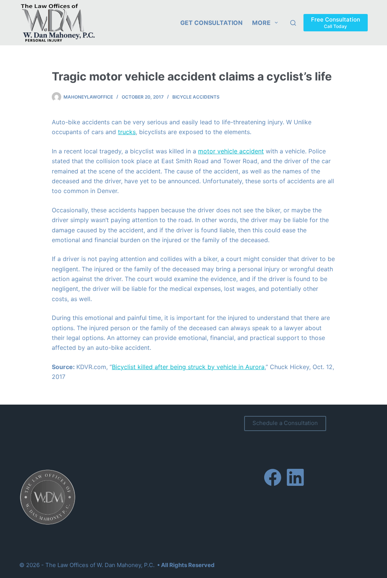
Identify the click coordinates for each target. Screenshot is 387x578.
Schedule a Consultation (285, 423)
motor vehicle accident (231, 151)
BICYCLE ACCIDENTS (196, 97)
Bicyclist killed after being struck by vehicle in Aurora (188, 367)
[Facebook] (272, 477)
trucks (127, 132)
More (261, 22)
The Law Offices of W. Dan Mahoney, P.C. (100, 565)
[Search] (293, 23)
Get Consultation (211, 22)
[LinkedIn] (295, 477)
